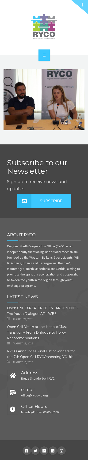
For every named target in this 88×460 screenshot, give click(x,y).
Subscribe (51, 201)
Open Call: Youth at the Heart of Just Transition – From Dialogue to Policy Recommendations (37, 332)
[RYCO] (44, 26)
